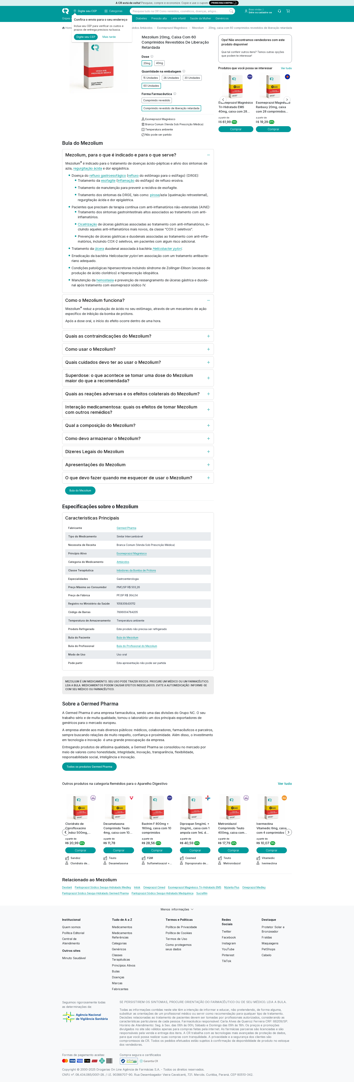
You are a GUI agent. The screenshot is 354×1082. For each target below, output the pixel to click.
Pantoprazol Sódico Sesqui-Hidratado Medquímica (162, 893)
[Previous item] (65, 832)
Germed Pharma (126, 527)
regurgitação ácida (87, 168)
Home (69, 27)
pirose (154, 195)
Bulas (116, 971)
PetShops (268, 949)
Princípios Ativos (123, 965)
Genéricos (222, 18)
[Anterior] (223, 99)
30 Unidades (192, 77)
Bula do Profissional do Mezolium (137, 646)
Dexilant (67, 887)
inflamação (126, 180)
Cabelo (266, 955)
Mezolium (198, 27)
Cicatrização (87, 224)
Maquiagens (270, 943)
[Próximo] (287, 99)
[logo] (65, 11)
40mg (159, 63)
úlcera (99, 249)
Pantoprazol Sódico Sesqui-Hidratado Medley (103, 887)
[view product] (236, 86)
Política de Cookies (179, 933)
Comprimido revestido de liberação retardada (171, 108)
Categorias (119, 943)
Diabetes (141, 18)
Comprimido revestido (156, 100)
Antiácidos (123, 561)
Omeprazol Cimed (154, 887)
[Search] (231, 11)
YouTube (228, 949)
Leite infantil (178, 18)
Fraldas (267, 937)
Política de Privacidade (181, 927)
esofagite (108, 180)
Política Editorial (73, 933)
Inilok (137, 887)
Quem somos (71, 927)
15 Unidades (150, 77)
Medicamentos (122, 927)
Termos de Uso (176, 939)
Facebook (229, 937)
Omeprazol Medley (254, 887)
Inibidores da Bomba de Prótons (136, 570)
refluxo (133, 175)
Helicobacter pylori (167, 249)
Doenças (118, 977)
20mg (146, 63)
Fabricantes (120, 989)
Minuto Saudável (74, 958)
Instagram (229, 943)
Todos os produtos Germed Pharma (89, 766)
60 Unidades (151, 85)
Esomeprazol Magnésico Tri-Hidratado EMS (194, 887)
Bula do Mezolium (80, 490)
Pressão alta (159, 18)
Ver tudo (286, 68)
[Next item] (288, 832)
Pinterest (228, 955)
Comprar (236, 129)
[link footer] (129, 1061)
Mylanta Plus (231, 887)
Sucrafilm (201, 893)
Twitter (226, 931)
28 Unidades (171, 77)
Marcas (117, 983)
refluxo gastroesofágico (107, 175)
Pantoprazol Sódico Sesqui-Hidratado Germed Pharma (95, 893)
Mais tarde (109, 37)
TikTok (226, 961)
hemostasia (105, 280)
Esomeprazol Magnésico (172, 27)
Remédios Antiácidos (139, 27)
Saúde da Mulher (200, 18)
